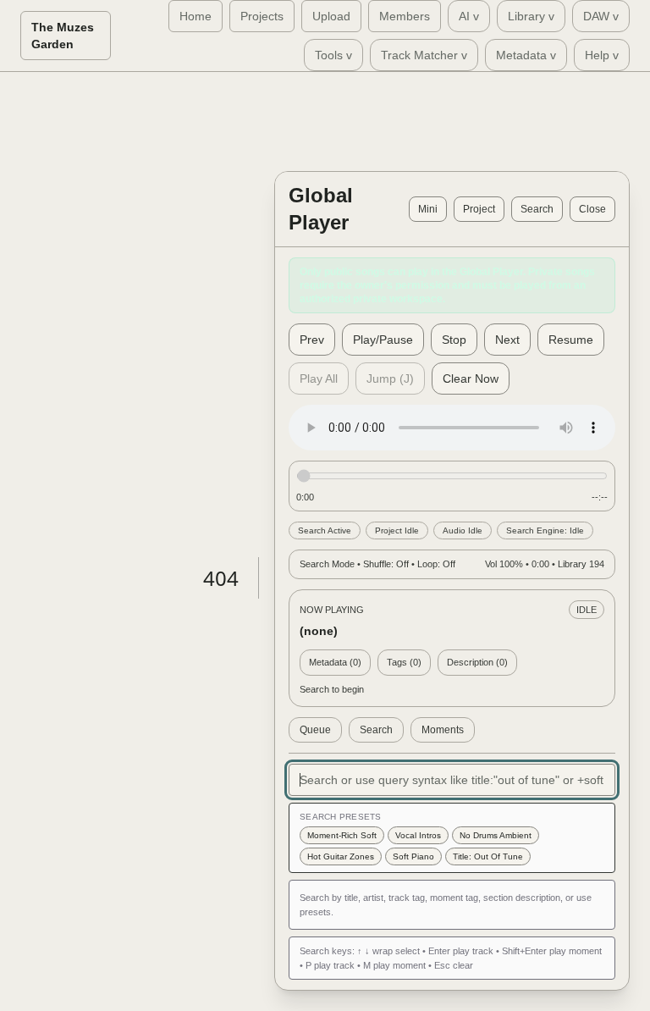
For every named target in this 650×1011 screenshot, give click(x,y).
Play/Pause (383, 339)
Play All (319, 378)
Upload (331, 16)
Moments (442, 730)
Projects (262, 16)
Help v (602, 55)
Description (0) (477, 662)
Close (592, 209)
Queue (315, 730)
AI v (469, 16)
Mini (428, 209)
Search (537, 209)
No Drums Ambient (496, 835)
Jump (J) (390, 378)
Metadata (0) (335, 662)
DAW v (601, 16)
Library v (531, 16)
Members (404, 16)
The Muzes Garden (62, 35)
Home (195, 16)
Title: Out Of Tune (488, 856)
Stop (454, 339)
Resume (570, 339)
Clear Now (471, 378)
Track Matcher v (424, 55)
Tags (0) (404, 662)
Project (479, 209)
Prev (312, 339)
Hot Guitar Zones (340, 856)
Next (507, 339)
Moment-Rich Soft (342, 835)
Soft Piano (413, 856)
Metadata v (526, 55)
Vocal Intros (418, 835)
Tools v (333, 55)
